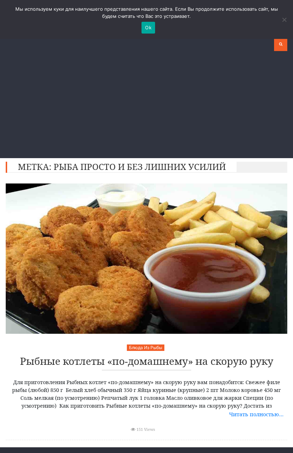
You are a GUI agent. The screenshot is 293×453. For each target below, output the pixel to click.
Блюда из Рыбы (145, 347)
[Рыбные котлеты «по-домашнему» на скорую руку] (146, 258)
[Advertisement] (146, 105)
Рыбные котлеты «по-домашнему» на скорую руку (146, 361)
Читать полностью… (256, 414)
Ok (148, 27)
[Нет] (284, 19)
